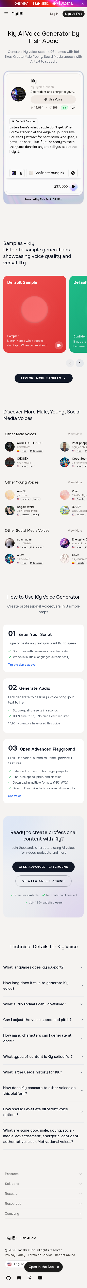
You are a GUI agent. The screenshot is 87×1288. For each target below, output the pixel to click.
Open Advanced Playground (43, 867)
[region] (36, 173)
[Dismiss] (58, 1267)
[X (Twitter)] (29, 1278)
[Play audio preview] (59, 345)
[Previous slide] (70, 363)
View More (75, 434)
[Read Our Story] (43, 3)
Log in (54, 14)
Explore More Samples (41, 378)
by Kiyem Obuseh (42, 87)
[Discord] (19, 1278)
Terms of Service (40, 1255)
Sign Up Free (73, 14)
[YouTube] (40, 1278)
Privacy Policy (15, 1255)
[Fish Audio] (17, 13)
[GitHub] (8, 1278)
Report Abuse (65, 1255)
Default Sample (25, 121)
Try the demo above (22, 664)
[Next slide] (80, 363)
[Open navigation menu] (6, 13)
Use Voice (55, 99)
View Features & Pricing (43, 881)
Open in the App (41, 1267)
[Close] (82, 3)
